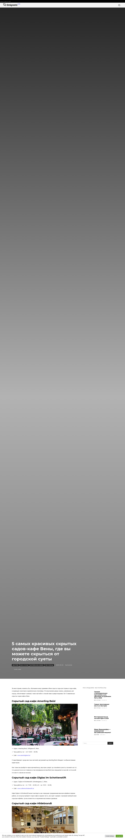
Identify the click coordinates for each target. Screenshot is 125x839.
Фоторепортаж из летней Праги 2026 (101, 717)
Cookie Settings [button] (110, 836)
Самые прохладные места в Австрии (101, 705)
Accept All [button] (119, 836)
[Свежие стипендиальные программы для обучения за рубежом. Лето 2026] (88, 696)
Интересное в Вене (36, 665)
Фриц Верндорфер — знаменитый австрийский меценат (102, 731)
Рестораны (49, 665)
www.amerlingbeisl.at (23, 755)
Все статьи (24, 665)
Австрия (15, 665)
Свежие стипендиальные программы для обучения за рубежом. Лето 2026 (102, 695)
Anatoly (69, 665)
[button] (119, 5)
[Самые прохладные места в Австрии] (88, 709)
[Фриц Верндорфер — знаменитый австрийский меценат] (88, 734)
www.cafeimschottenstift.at (25, 788)
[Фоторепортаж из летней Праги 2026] (88, 721)
